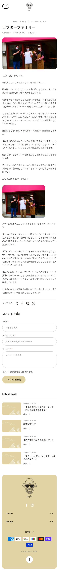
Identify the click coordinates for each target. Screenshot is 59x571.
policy (9, 521)
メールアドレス (8, 335)
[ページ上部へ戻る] (29, 559)
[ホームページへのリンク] (29, 488)
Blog (24, 21)
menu (9, 513)
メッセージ (6, 349)
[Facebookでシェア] (22, 303)
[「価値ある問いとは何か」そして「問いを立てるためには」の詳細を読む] (11, 408)
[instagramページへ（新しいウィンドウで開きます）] (32, 505)
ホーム (15, 21)
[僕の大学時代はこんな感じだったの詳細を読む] (11, 442)
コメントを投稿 (14, 379)
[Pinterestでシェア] (28, 303)
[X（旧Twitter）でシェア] (33, 303)
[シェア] (16, 303)
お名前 (4, 321)
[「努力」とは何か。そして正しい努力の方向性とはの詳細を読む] (11, 458)
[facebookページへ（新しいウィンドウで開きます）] (26, 505)
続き (25, 414)
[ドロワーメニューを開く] (5, 6)
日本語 (27, 532)
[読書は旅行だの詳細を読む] (11, 426)
